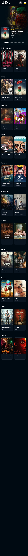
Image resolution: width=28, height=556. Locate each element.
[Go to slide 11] (19, 42)
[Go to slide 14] (23, 42)
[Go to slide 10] (18, 42)
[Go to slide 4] (10, 42)
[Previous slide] (2, 22)
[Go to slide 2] (5, 42)
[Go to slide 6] (12, 42)
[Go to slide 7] (14, 42)
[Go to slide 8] (15, 42)
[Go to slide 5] (11, 42)
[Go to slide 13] (22, 42)
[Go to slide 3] (8, 42)
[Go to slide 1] (4, 42)
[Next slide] (25, 22)
